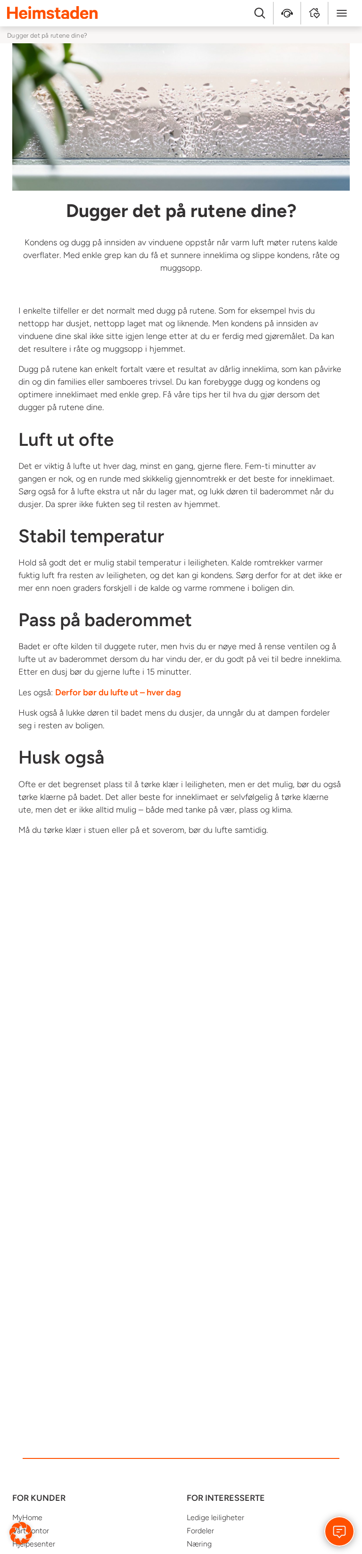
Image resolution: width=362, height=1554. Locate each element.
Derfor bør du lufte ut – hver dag (118, 692)
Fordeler (200, 1530)
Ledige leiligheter (215, 1517)
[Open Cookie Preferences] (20, 1533)
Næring (199, 1543)
